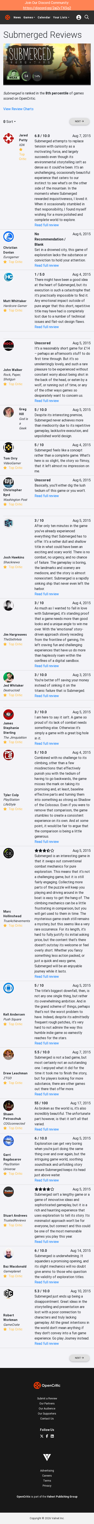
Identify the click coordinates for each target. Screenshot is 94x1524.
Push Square (12, 1019)
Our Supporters (47, 1413)
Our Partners (47, 1403)
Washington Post (15, 500)
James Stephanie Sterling (11, 728)
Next (78, 121)
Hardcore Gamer (15, 306)
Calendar (44, 17)
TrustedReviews (14, 1220)
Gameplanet (12, 1271)
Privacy (47, 1485)
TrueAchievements (16, 921)
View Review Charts (18, 109)
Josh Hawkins (13, 557)
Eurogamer (11, 257)
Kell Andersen (14, 1014)
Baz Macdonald (14, 1266)
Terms (47, 1480)
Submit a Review (47, 1398)
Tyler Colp (11, 795)
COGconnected (14, 1124)
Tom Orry (10, 458)
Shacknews (11, 562)
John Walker (12, 370)
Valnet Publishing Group (62, 1496)
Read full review (47, 225)
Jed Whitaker (13, 685)
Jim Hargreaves (15, 635)
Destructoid (11, 690)
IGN (21, 145)
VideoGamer (12, 463)
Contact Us (47, 1418)
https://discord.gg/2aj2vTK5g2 (47, 8)
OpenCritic (23, 1496)
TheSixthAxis (12, 639)
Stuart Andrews (15, 1216)
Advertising (47, 1470)
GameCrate (11, 1325)
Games (28, 17)
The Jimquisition (14, 737)
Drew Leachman (15, 1073)
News (17, 17)
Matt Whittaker (14, 301)
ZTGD (7, 1078)
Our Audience (47, 1408)
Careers (47, 1475)
